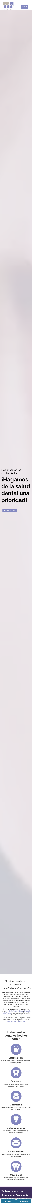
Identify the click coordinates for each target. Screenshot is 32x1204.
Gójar (23, 1022)
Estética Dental (16, 1057)
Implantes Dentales (16, 1127)
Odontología (16, 1104)
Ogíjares (20, 1011)
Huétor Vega (13, 1011)
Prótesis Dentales (16, 1151)
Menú (24, 6)
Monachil (14, 1022)
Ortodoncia (16, 1081)
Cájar (18, 1022)
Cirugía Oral (16, 1174)
